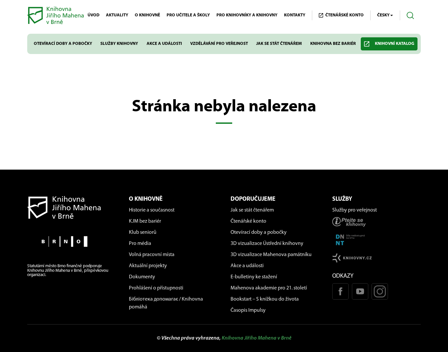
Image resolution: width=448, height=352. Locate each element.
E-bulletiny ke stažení (254, 277)
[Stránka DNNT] (376, 240)
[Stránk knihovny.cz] (376, 258)
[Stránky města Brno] (71, 241)
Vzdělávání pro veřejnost (219, 44)
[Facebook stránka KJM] (340, 291)
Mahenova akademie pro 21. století (269, 288)
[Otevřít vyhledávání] (410, 15)
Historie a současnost (151, 210)
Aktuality (117, 15)
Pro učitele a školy (188, 15)
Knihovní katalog (394, 44)
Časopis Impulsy (248, 310)
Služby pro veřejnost (354, 210)
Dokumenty (142, 277)
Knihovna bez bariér (333, 44)
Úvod (93, 15)
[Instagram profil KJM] (380, 291)
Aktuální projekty (148, 266)
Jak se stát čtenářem (279, 44)
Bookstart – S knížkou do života (265, 299)
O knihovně (147, 15)
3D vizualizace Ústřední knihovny (267, 243)
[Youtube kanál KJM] (360, 291)
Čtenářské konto (248, 221)
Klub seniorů (142, 232)
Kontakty (294, 15)
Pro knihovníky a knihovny (246, 15)
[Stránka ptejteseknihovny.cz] (376, 222)
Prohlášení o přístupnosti (156, 288)
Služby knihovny (119, 44)
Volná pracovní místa (151, 254)
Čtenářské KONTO (344, 15)
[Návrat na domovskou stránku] (71, 207)
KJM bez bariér (145, 221)
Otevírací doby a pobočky (63, 44)
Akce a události (164, 44)
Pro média (140, 243)
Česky (383, 15)
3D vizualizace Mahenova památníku (271, 254)
